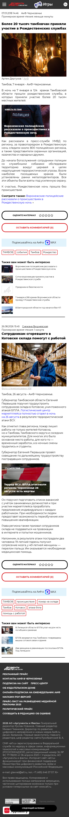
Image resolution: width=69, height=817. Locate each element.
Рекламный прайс (15, 674)
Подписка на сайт (15, 683)
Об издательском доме (19, 687)
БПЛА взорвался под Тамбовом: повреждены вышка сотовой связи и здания (38, 639)
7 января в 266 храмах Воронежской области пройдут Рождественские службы (37, 298)
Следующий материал (33, 808)
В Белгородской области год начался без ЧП (38, 307)
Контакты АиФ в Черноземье (22, 678)
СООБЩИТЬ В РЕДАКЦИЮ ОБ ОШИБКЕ (27, 713)
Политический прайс (18, 709)
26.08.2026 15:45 (11, 326)
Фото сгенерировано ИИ (16, 388)
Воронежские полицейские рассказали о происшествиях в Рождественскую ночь (33, 199)
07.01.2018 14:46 (10, 13)
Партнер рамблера (47, 801)
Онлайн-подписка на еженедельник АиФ (31, 692)
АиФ (26, 78)
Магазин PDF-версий (17, 696)
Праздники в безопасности (29, 287)
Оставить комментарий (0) (34, 227)
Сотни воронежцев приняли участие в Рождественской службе (34, 278)
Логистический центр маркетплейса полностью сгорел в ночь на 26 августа (29, 414)
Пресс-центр (39, 683)
